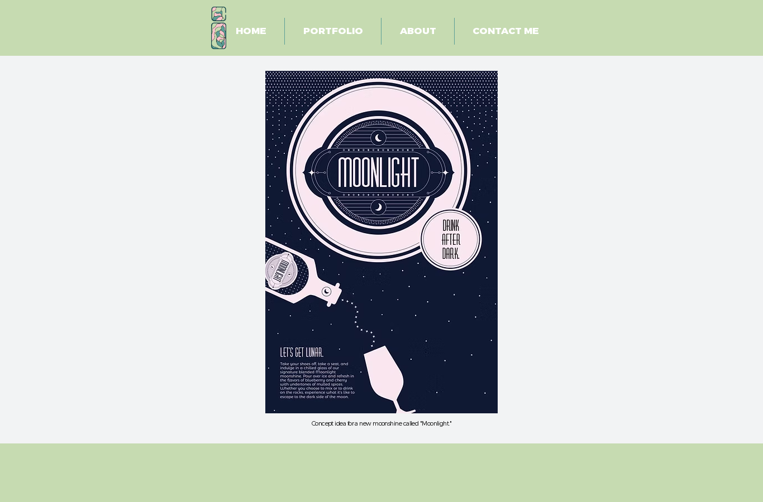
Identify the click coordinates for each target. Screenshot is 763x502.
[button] (333, 31)
